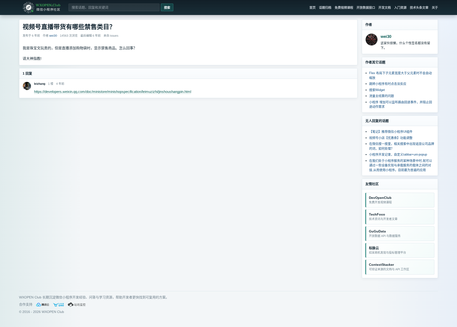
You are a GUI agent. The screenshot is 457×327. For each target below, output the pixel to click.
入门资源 (400, 7)
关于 (435, 7)
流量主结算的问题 (381, 96)
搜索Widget (377, 90)
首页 (312, 7)
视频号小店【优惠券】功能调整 (390, 138)
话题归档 (325, 7)
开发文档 (384, 7)
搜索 (167, 7)
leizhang (39, 84)
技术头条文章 (419, 7)
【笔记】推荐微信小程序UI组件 (390, 131)
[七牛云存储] (58, 304)
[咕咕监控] (77, 304)
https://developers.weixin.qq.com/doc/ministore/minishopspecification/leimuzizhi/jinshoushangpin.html (112, 92)
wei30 (386, 36)
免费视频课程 (344, 7)
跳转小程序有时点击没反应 (387, 84)
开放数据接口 (366, 7)
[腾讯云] (42, 304)
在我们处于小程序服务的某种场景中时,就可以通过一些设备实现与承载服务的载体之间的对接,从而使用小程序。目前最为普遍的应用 (400, 165)
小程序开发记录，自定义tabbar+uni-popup (398, 154)
